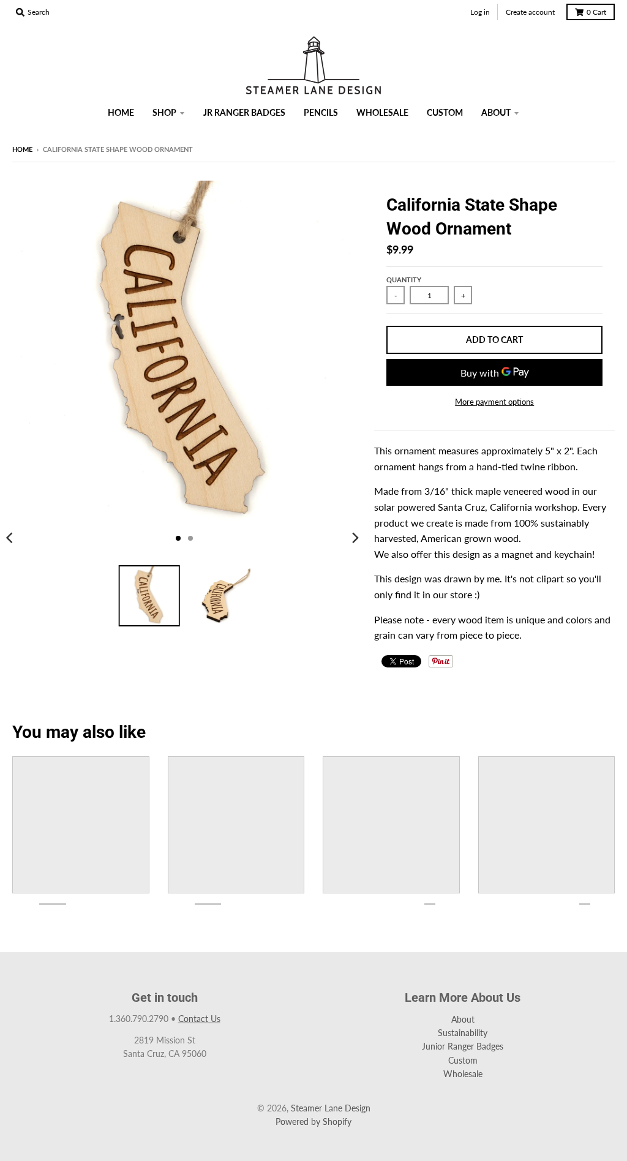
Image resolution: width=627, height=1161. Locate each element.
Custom (463, 1060)
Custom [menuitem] (445, 112)
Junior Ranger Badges (462, 1046)
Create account (530, 12)
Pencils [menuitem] (321, 112)
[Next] (354, 538)
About (463, 1019)
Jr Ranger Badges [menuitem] (244, 112)
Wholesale (462, 1074)
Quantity (403, 280)
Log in (480, 12)
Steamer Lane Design (330, 1108)
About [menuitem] (496, 112)
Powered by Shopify (313, 1121)
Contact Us (199, 1018)
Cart (596, 12)
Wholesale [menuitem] (382, 112)
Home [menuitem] (121, 112)
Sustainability (462, 1033)
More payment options (494, 402)
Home (22, 149)
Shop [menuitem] (164, 112)
